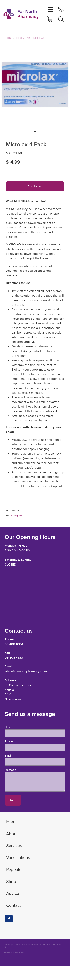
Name (8, 727)
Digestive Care (23, 38)
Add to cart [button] (35, 186)
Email (8, 755)
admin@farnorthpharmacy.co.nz (26, 671)
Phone (9, 741)
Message (10, 769)
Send (12, 800)
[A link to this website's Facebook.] (9, 918)
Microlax (38, 38)
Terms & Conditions (14, 952)
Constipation (17, 515)
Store (9, 38)
